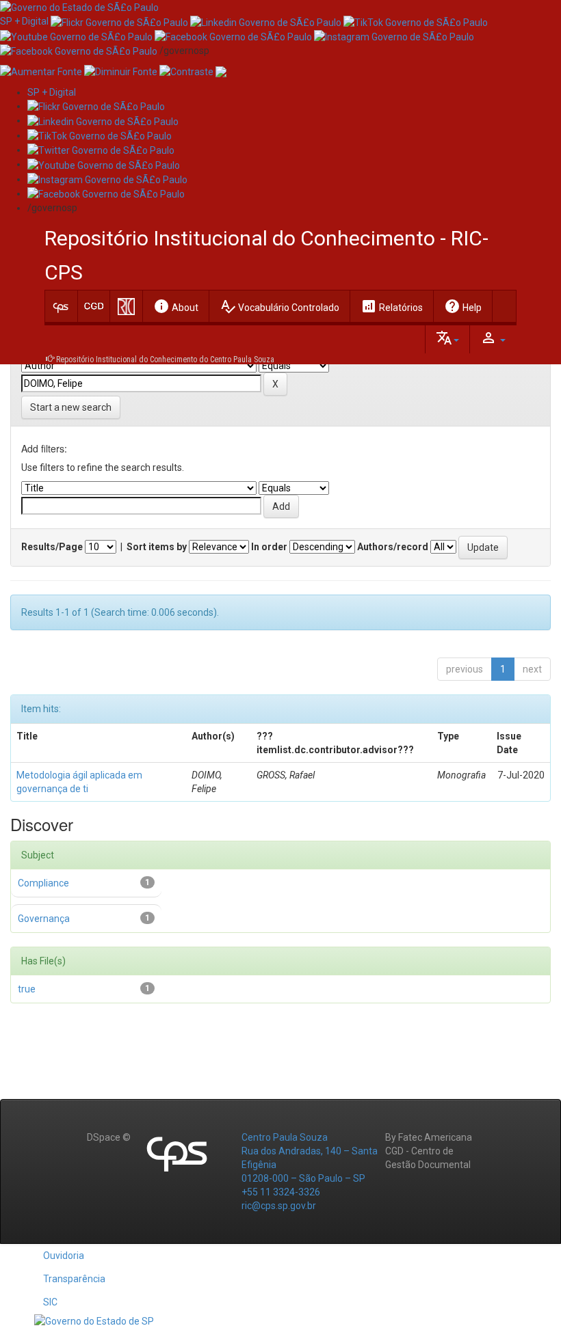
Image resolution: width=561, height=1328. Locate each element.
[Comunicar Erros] (221, 71)
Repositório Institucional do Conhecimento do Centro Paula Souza (165, 359)
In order (269, 546)
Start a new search (71, 407)
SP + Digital (24, 21)
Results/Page (52, 546)
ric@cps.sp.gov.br (279, 1205)
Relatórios (392, 306)
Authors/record (392, 546)
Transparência (74, 1278)
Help (463, 306)
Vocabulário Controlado (279, 306)
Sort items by (157, 546)
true (27, 989)
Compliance (43, 883)
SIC (50, 1302)
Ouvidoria (63, 1255)
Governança (44, 918)
